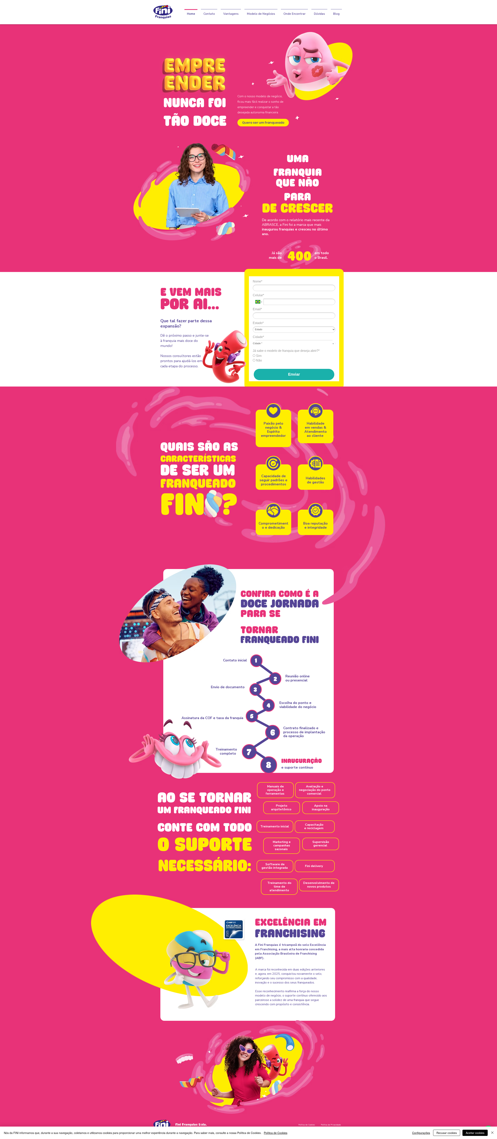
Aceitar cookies (475, 1133)
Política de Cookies (275, 1133)
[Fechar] (492, 1133)
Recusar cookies (446, 1133)
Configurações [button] (421, 1133)
